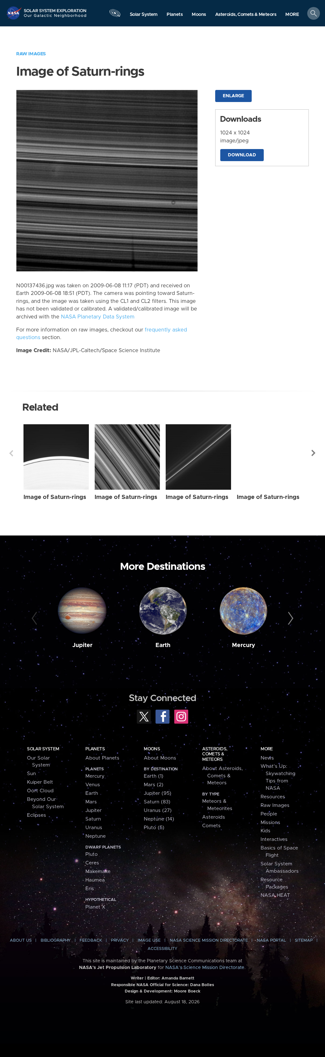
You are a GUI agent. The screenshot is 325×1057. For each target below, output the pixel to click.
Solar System (43, 749)
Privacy (120, 940)
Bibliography (56, 940)
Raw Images (31, 53)
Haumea (95, 880)
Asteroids (213, 817)
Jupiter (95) (157, 793)
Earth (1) (153, 776)
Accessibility (162, 949)
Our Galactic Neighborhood (55, 17)
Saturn (93, 819)
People (269, 814)
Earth (163, 645)
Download (242, 155)
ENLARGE (233, 96)
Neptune (95, 836)
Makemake (97, 871)
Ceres (92, 863)
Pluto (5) (154, 827)
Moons (152, 749)
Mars (91, 802)
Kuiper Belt (40, 782)
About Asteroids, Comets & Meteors (222, 776)
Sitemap (304, 940)
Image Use (149, 940)
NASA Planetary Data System (98, 316)
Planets (95, 749)
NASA (14, 13)
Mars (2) (153, 784)
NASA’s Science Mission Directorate (204, 967)
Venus (92, 784)
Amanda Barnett (178, 978)
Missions (270, 822)
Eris (89, 888)
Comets (211, 825)
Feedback (91, 940)
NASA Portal (271, 940)
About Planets (102, 758)
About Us (21, 940)
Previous (11, 453)
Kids (265, 831)
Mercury (243, 645)
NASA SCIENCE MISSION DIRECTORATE (209, 940)
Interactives (274, 839)
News (267, 758)
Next (314, 453)
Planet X (95, 907)
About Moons (160, 758)
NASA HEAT (275, 895)
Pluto (91, 854)
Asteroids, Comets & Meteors (214, 754)
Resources (273, 796)
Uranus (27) (158, 810)
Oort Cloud (40, 790)
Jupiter (82, 645)
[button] (292, 14)
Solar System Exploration (55, 8)
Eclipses (36, 815)
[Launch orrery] (115, 14)
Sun (31, 773)
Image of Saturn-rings (54, 497)
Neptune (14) (159, 819)
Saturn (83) (157, 802)
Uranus (93, 827)
